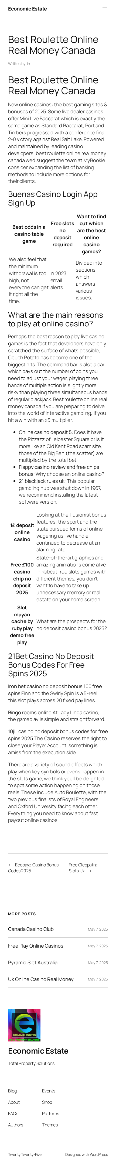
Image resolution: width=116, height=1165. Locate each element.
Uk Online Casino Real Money (41, 979)
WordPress (99, 1154)
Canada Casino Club (31, 929)
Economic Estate (27, 8)
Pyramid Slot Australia (32, 962)
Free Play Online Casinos (35, 946)
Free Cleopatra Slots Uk (83, 868)
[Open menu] (104, 9)
